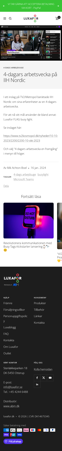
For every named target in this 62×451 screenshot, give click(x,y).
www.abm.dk (11, 406)
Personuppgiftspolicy (15, 318)
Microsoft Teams (24, 179)
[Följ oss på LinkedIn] (37, 384)
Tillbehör (39, 310)
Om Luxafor (10, 347)
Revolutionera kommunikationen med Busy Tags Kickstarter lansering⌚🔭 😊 (27, 246)
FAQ (6, 334)
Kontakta (8, 340)
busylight (43, 174)
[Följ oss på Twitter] (43, 378)
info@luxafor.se (12, 387)
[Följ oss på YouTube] (50, 378)
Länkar (38, 316)
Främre (7, 303)
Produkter (40, 303)
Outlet (7, 353)
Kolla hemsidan (43, 369)
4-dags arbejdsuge (13, 67)
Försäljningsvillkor (14, 310)
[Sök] (10, 18)
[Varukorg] (57, 18)
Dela (6, 186)
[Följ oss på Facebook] (37, 378)
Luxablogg (9, 327)
